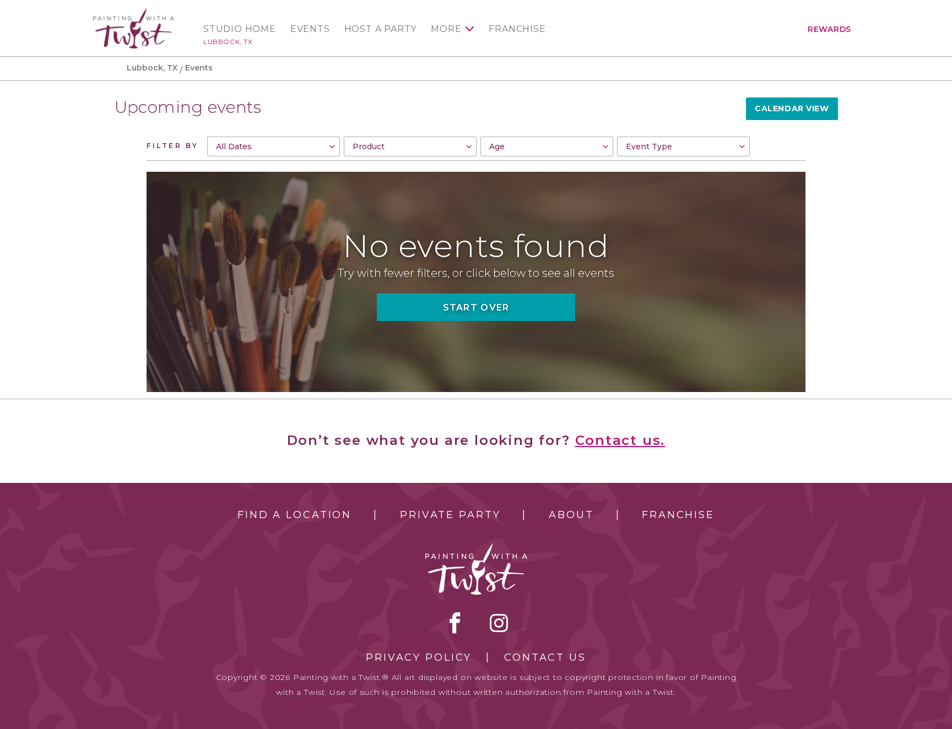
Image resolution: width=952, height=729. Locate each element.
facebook (455, 622)
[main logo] (133, 13)
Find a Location (294, 515)
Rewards (829, 29)
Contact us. (620, 440)
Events (310, 29)
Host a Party (380, 29)
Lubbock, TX (228, 41)
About (571, 515)
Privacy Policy (419, 657)
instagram (499, 622)
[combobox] (273, 146)
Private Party (450, 515)
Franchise (517, 29)
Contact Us (545, 657)
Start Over (476, 307)
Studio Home (239, 29)
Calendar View (792, 108)
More (446, 29)
